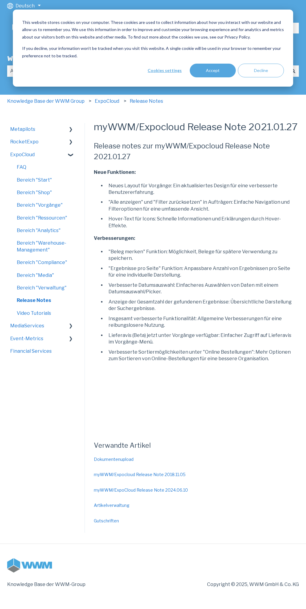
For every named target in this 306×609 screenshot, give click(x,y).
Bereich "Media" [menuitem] (35, 275)
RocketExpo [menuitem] (24, 142)
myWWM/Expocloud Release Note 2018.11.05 (140, 474)
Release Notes (146, 101)
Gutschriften (106, 520)
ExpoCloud (107, 101)
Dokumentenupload (114, 459)
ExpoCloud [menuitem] (22, 154)
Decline (261, 70)
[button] (71, 130)
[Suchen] (293, 71)
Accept (213, 70)
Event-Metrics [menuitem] (26, 338)
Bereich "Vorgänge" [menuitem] (40, 205)
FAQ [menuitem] (21, 167)
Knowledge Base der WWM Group (46, 101)
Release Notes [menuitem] (34, 300)
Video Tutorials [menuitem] (34, 313)
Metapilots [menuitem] (22, 129)
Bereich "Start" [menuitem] (34, 180)
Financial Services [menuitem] (31, 351)
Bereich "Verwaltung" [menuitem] (42, 288)
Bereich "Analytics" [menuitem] (39, 230)
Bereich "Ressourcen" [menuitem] (42, 218)
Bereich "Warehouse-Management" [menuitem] (41, 246)
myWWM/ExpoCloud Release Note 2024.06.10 (141, 490)
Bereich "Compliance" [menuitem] (42, 262)
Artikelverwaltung (111, 505)
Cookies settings (165, 70)
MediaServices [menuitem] (27, 326)
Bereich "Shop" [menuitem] (34, 192)
